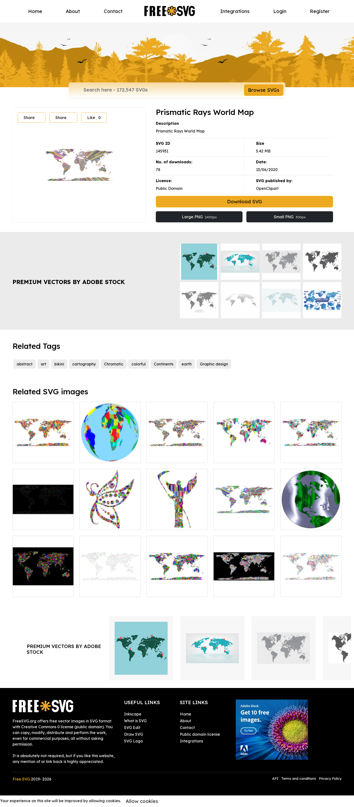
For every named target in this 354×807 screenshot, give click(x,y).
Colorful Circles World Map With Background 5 (43, 587)
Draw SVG (133, 734)
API (275, 778)
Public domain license (200, 734)
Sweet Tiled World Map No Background (311, 587)
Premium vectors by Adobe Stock (69, 281)
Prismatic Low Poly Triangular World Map (177, 587)
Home (35, 11)
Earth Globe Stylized (305, 523)
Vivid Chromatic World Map (177, 453)
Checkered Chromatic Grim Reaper (177, 520)
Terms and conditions (298, 778)
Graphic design (214, 364)
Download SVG (244, 201)
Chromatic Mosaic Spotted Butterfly (110, 520)
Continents (163, 364)
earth (187, 364)
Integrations (234, 11)
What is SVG (135, 720)
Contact (113, 11)
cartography (84, 364)
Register (320, 11)
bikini (59, 364)
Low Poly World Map (37, 456)
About (73, 11)
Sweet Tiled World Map (240, 590)
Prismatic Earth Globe (105, 456)
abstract (25, 364)
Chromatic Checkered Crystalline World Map (311, 453)
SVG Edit (132, 727)
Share (29, 117)
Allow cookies (142, 801)
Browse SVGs (263, 90)
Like (94, 117)
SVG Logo (133, 741)
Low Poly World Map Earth (243, 456)
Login (279, 11)
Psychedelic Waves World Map (244, 520)
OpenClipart (267, 188)
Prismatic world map (104, 590)
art (43, 364)
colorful (138, 364)
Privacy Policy (330, 778)
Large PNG (199, 216)
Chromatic (113, 364)
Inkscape (132, 714)
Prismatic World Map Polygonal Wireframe (43, 520)
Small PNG (290, 216)
